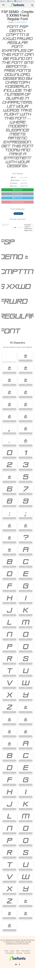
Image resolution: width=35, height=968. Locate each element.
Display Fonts (18, 213)
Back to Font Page (18, 202)
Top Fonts (27, 953)
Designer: (15, 183)
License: (14, 186)
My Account (19, 1)
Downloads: (16, 180)
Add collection (18, 198)
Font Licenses (26, 951)
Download (18, 190)
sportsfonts (23, 183)
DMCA (18, 951)
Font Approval (10, 953)
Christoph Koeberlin (21, 22)
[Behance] (16, 964)
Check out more (18, 194)
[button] (32, 6)
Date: (14, 177)
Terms (6, 951)
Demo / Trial (24, 186)
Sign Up (10, 1)
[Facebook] (19, 964)
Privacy (12, 951)
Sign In (3, 1)
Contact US (19, 953)
